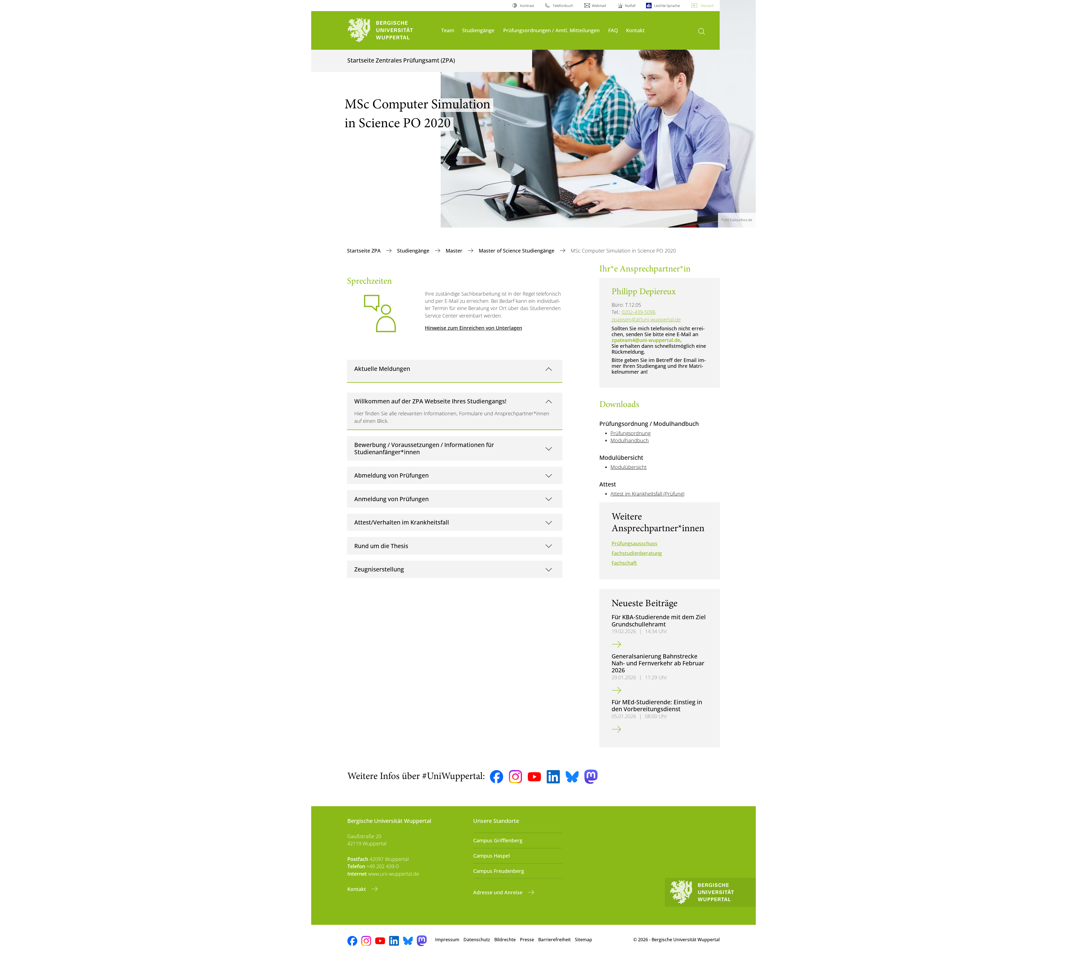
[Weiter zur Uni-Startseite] (391, 30)
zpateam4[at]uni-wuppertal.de (646, 319)
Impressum (447, 939)
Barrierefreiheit (554, 939)
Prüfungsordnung (630, 433)
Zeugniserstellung (379, 569)
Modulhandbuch (629, 440)
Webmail (599, 5)
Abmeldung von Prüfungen (391, 475)
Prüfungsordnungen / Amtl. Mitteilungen (551, 30)
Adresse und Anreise (498, 892)
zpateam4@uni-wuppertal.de (646, 340)
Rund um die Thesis (381, 546)
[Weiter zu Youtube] (534, 776)
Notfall (630, 5)
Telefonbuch (563, 5)
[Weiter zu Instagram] (515, 776)
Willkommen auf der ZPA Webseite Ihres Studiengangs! (430, 401)
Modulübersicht (628, 467)
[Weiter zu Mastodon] (591, 777)
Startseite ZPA (364, 250)
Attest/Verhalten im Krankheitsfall (401, 522)
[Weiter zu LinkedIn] (553, 776)
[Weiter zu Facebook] (496, 776)
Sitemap (583, 939)
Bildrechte (505, 939)
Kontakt (635, 30)
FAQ (613, 30)
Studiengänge (478, 30)
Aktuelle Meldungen (382, 368)
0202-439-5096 (638, 312)
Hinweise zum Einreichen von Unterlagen (473, 327)
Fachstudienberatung (637, 553)
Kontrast (527, 5)
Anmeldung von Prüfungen (391, 499)
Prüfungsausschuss (634, 543)
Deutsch (707, 5)
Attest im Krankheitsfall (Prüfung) (647, 493)
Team (447, 30)
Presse (527, 939)
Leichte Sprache (667, 5)
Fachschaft (624, 563)
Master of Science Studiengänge (517, 250)
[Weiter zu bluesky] (572, 777)
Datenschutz (476, 939)
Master (455, 250)
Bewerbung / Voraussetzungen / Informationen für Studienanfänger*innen (424, 448)
